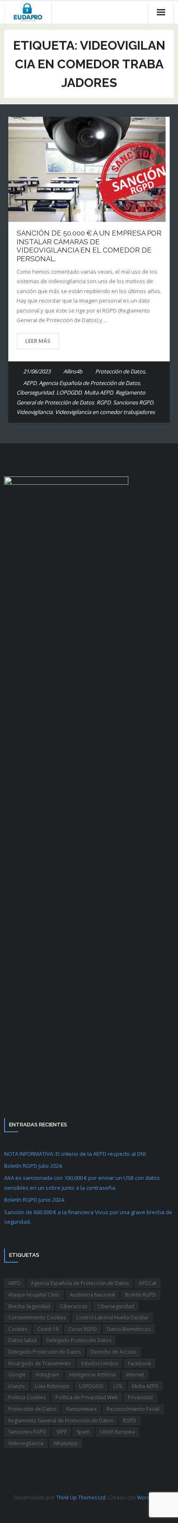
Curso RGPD (82, 1329)
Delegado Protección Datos (78, 1340)
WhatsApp (65, 1443)
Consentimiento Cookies (37, 1317)
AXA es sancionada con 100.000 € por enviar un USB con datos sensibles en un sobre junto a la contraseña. (82, 1182)
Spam (83, 1431)
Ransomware (81, 1408)
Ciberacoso (73, 1306)
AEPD (29, 383)
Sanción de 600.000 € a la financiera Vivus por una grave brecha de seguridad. (88, 1216)
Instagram (47, 1374)
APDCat (147, 1283)
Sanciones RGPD (133, 402)
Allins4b (72, 371)
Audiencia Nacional (92, 1294)
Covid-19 (47, 1329)
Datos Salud (22, 1340)
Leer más (38, 340)
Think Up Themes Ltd (81, 1497)
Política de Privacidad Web (86, 1397)
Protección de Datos (32, 1408)
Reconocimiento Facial (133, 1408)
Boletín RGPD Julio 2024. (33, 1165)
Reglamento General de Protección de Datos (60, 1420)
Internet (135, 1374)
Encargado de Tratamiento (39, 1363)
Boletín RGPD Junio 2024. (34, 1199)
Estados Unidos (99, 1363)
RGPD (103, 402)
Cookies (17, 1329)
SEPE (61, 1431)
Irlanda (16, 1386)
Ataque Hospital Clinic (34, 1294)
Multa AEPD (98, 392)
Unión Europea (117, 1431)
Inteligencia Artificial (92, 1374)
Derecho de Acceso (114, 1351)
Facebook (139, 1363)
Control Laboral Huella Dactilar (112, 1317)
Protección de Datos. (120, 371)
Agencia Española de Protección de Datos (89, 383)
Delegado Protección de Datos (44, 1351)
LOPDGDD (69, 392)
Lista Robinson (52, 1386)
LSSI (117, 1386)
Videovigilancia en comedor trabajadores (105, 412)
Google (17, 1374)
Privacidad (140, 1397)
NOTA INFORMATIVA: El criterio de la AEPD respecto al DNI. (75, 1153)
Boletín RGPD (140, 1294)
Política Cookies (27, 1397)
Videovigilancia (35, 412)
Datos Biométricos (129, 1329)
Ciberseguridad (35, 392)
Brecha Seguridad (29, 1306)
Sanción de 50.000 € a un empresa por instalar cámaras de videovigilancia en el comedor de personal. (89, 245)
